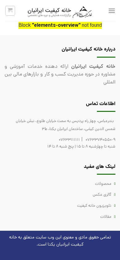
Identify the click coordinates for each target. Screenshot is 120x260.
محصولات (103, 184)
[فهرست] (111, 10)
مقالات (105, 217)
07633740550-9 (100, 140)
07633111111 (69, 140)
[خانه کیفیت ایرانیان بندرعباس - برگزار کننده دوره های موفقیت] (60, 11)
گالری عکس (102, 194)
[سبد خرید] (10, 11)
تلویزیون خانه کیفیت (94, 206)
